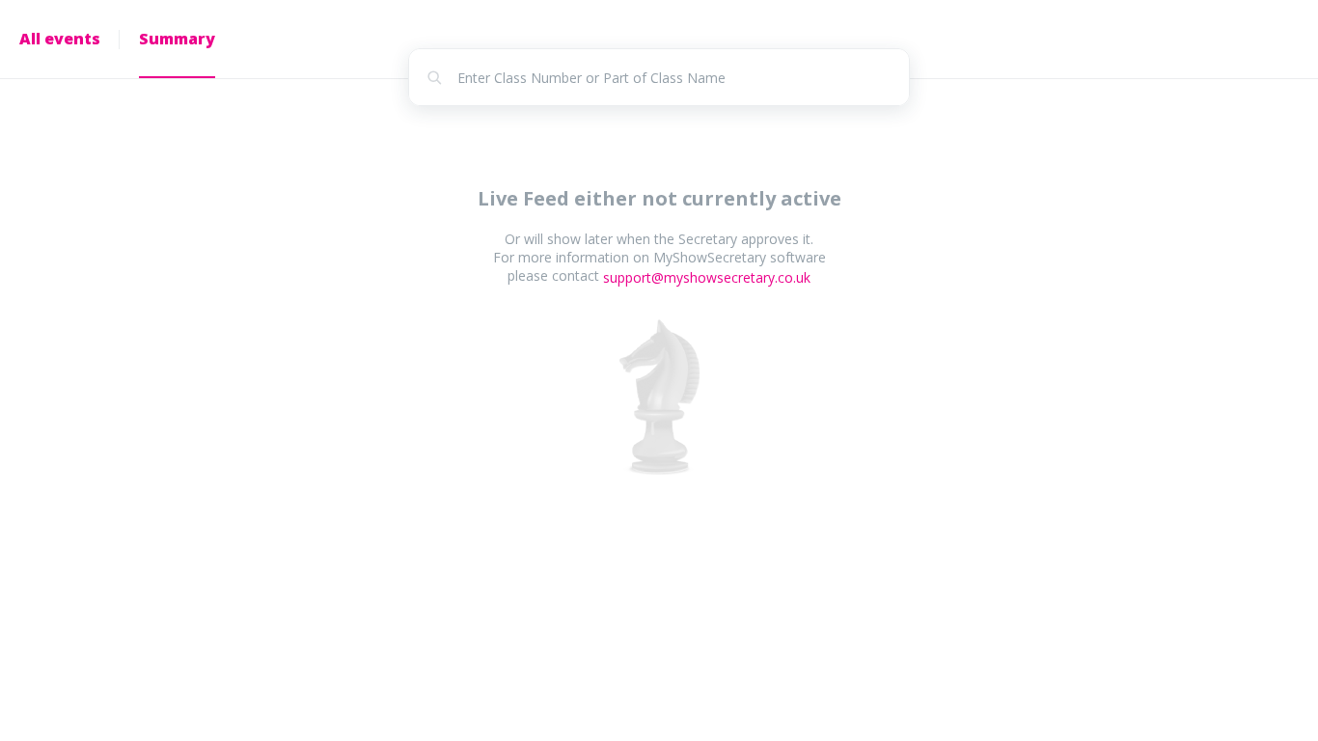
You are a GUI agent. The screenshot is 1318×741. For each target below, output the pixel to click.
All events (59, 38)
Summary (177, 38)
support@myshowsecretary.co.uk (706, 277)
